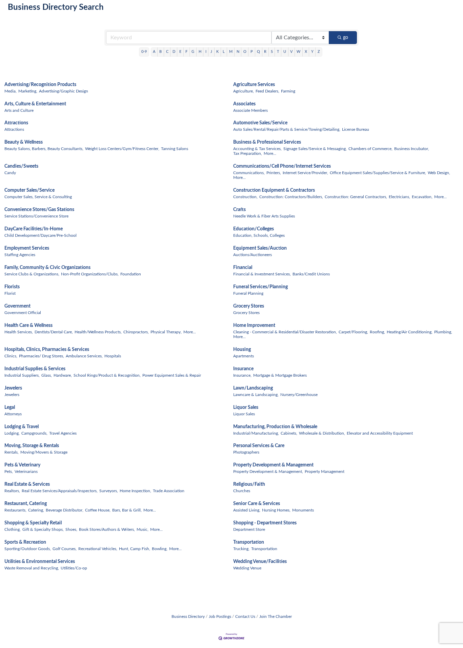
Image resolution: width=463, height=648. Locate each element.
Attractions (16, 123)
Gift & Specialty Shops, (43, 529)
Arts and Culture (19, 110)
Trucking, (241, 549)
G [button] (193, 52)
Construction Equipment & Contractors (274, 190)
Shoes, (71, 529)
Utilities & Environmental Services (39, 561)
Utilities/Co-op (74, 568)
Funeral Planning (248, 293)
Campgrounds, (34, 433)
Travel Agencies (63, 433)
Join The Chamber (275, 616)
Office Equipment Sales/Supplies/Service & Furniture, (378, 173)
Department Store (249, 529)
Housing (242, 349)
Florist (10, 293)
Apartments (243, 356)
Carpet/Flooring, (353, 332)
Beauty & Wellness (23, 142)
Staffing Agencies (19, 255)
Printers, (273, 173)
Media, (10, 91)
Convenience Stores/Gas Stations (39, 209)
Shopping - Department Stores (265, 523)
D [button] (174, 52)
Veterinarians (26, 471)
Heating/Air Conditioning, (409, 332)
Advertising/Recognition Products (40, 84)
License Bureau (355, 129)
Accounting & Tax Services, (257, 149)
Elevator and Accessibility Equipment (380, 433)
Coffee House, (97, 510)
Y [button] (312, 52)
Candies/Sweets (21, 166)
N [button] (238, 52)
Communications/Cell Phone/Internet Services (282, 166)
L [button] (224, 52)
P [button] (251, 52)
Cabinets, (289, 433)
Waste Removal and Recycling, (31, 568)
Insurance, (242, 375)
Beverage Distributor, (64, 510)
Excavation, (422, 197)
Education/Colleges (253, 229)
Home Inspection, (135, 491)
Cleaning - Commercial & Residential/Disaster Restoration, (285, 332)
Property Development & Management (273, 465)
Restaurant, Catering (25, 503)
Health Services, (18, 332)
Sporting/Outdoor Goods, (27, 549)
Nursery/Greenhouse (299, 395)
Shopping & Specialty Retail (33, 523)
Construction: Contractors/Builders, (291, 197)
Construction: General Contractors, (356, 197)
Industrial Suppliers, (22, 375)
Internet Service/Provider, (305, 173)
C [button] (167, 52)
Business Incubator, (411, 149)
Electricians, (399, 197)
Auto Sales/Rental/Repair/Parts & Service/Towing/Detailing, (286, 129)
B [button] (160, 52)
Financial (242, 267)
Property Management (324, 471)
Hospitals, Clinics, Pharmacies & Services (46, 349)
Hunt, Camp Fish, (134, 549)
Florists (12, 287)
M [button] (231, 52)
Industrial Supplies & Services (34, 369)
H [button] (200, 52)
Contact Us (245, 616)
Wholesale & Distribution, (322, 433)
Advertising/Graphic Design (63, 91)
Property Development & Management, (268, 471)
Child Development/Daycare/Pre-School (40, 235)
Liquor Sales (245, 407)
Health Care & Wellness (28, 325)
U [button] (284, 52)
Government (17, 306)
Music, (142, 529)
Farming (288, 91)
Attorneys (13, 414)
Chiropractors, (136, 332)
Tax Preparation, (247, 153)
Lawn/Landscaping (253, 388)
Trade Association (168, 491)
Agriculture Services (254, 84)
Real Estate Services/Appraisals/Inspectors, (60, 491)
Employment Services (26, 248)
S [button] (272, 52)
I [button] (205, 52)
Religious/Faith (249, 484)
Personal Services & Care (258, 445)
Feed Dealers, (267, 91)
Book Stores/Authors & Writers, (107, 529)
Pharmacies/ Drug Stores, (41, 356)
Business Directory (188, 616)
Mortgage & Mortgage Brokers (280, 375)
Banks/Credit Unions (311, 274)
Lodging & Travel (21, 426)
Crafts (239, 209)
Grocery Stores (248, 306)
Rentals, (11, 452)
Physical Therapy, (166, 332)
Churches (241, 491)
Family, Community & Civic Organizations (47, 267)
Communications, (249, 173)
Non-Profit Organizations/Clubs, (90, 274)
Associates (244, 104)
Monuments (303, 510)
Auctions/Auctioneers (252, 255)
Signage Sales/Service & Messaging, (315, 149)
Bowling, (159, 549)
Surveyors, (108, 491)
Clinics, (10, 356)
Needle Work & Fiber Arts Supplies (264, 216)
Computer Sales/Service (29, 190)
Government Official (22, 313)
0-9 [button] (144, 52)
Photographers (246, 452)
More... (270, 153)
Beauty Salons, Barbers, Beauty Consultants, (43, 149)
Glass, (46, 375)
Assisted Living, (246, 510)
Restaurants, (15, 510)
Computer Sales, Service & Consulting (38, 197)
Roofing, (377, 332)
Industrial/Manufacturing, (256, 433)
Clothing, (12, 529)
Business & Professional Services (267, 142)
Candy (10, 173)
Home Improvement (254, 325)
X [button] (306, 52)
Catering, (36, 510)
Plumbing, (443, 332)
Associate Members (250, 110)
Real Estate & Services (27, 484)
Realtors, (12, 491)
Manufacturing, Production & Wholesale (275, 426)
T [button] (278, 52)
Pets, (8, 471)
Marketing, (27, 91)
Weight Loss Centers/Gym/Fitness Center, (122, 149)
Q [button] (258, 52)
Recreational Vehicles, (97, 549)
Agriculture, (243, 91)
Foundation (130, 274)
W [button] (298, 52)
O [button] (244, 52)
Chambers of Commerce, (370, 149)
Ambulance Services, (84, 356)
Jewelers (13, 388)
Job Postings (220, 616)
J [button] (211, 52)
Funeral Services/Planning (260, 287)
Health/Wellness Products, (98, 332)
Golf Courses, (65, 549)
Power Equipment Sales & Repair (171, 375)
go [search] (345, 37)
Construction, (245, 197)
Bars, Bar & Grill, (127, 510)
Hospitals (112, 356)
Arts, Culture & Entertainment (35, 104)
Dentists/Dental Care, (54, 332)
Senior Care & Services (256, 503)
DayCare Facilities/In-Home (33, 229)
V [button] (291, 52)
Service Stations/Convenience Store (36, 216)
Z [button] (319, 52)
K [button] (217, 52)
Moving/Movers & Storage (43, 452)
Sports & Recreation (25, 542)
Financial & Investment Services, (262, 274)
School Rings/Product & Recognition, (107, 375)
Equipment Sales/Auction (260, 248)
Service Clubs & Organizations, (31, 274)
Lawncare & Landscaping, (256, 395)
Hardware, (63, 375)
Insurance (243, 369)
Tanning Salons (174, 149)
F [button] (186, 52)
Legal (9, 407)
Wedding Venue (247, 568)
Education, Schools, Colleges (259, 235)
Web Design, (439, 173)
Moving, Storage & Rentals (31, 445)
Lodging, (12, 433)
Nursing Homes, (276, 510)
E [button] (180, 52)
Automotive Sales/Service (260, 123)
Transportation (248, 542)
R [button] (265, 52)
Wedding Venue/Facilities (260, 561)
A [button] (154, 52)
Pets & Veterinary (22, 465)
